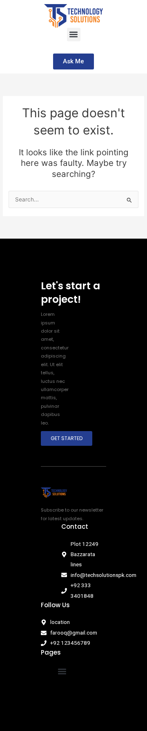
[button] (73, 34)
